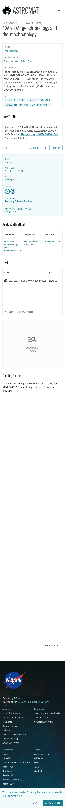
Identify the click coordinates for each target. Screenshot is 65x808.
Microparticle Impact (12, 779)
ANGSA (7, 758)
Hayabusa (7, 771)
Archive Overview (10, 743)
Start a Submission (11, 713)
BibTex (56, 147)
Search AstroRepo (11, 738)
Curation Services (10, 726)
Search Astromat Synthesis (47, 713)
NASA (17, 698)
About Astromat (41, 754)
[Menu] (45, 272)
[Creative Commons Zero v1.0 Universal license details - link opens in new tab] (32, 191)
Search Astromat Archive (14, 734)
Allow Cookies (52, 803)
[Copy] (5, 148)
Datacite (33, 147)
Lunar (5, 754)
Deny (35, 803)
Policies (6, 730)
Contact (38, 771)
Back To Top (51, 645)
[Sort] (16, 235)
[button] (39, 100)
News (37, 762)
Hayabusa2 (7, 775)
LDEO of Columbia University (33, 701)
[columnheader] (13, 234)
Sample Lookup (41, 717)
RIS (44, 147)
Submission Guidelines (13, 717)
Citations (38, 758)
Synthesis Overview (43, 721)
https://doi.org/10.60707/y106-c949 (39, 134)
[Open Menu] (59, 10)
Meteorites (7, 767)
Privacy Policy (14, 795)
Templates (7, 721)
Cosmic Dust (8, 783)
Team (36, 767)
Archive (10, 22)
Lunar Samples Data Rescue (17, 762)
